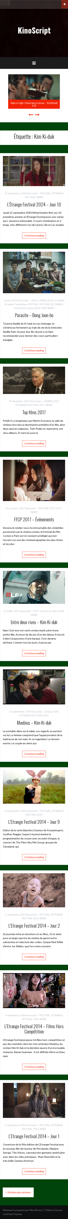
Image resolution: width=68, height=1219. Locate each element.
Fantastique (21, 304)
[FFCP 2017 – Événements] (34, 480)
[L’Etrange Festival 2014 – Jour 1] (34, 1100)
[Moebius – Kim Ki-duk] (34, 686)
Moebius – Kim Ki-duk (34, 722)
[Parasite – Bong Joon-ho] (34, 272)
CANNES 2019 (45, 300)
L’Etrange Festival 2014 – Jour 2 (34, 925)
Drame (44, 611)
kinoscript (32, 193)
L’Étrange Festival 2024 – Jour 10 (34, 204)
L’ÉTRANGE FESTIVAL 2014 (34, 715)
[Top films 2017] (34, 379)
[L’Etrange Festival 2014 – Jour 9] (34, 786)
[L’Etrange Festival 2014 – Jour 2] (34, 890)
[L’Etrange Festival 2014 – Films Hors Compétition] (34, 990)
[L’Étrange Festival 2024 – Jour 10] (34, 170)
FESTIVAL (45, 193)
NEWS (39, 197)
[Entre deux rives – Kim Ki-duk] (34, 586)
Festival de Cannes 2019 (27, 308)
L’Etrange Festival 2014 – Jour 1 (34, 1136)
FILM (43, 308)
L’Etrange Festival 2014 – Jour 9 (34, 821)
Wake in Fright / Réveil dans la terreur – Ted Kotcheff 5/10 (34, 104)
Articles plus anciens (19, 1192)
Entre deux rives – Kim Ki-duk (34, 622)
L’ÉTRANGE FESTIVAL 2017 (30, 405)
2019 (34, 300)
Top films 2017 (34, 412)
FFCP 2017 (56, 508)
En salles (9, 304)
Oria (55, 1210)
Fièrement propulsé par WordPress (22, 1210)
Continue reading (34, 235)
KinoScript (34, 30)
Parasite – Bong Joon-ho (34, 315)
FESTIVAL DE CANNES (51, 304)
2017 (36, 611)
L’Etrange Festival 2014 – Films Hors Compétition (34, 1029)
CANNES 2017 (51, 401)
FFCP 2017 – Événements (34, 519)
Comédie (59, 300)
